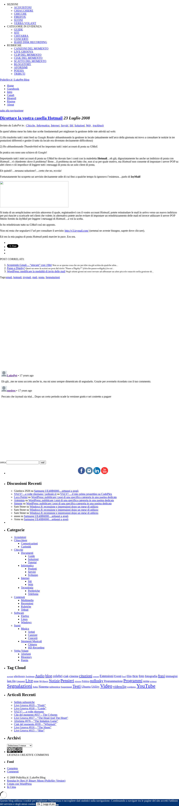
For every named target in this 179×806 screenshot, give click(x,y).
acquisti (10, 676)
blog (48, 676)
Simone (18, 503)
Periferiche (34, 590)
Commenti (13, 771)
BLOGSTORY (22, 64)
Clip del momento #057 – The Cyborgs (35, 714)
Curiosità (26, 546)
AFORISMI (20, 67)
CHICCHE (20, 13)
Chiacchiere (20, 540)
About (10, 104)
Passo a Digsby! (16, 268)
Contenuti (19, 597)
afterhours (19, 676)
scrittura (153, 681)
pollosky (96, 681)
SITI (16, 32)
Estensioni (106, 676)
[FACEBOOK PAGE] (81, 473)
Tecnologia (27, 587)
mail (34, 277)
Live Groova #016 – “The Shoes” (32, 727)
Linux (24, 619)
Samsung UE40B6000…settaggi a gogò (56, 490)
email (9, 277)
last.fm (11, 681)
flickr (135, 676)
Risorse (11, 101)
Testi (77, 686)
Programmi (132, 680)
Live (29, 681)
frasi (161, 676)
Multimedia (27, 600)
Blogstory (26, 657)
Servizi (64, 125)
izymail (27, 277)
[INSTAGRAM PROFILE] (89, 473)
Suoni (17, 625)
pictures (78, 681)
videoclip (119, 686)
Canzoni (32, 634)
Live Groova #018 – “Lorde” (30, 708)
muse (36, 681)
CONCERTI (21, 39)
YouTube (146, 686)
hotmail (17, 277)
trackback (98, 125)
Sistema (44, 686)
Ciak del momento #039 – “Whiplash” (35, 724)
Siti (71, 125)
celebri (58, 676)
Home (10, 85)
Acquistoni (20, 537)
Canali (10, 95)
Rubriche (26, 606)
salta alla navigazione (11, 110)
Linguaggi (20, 681)
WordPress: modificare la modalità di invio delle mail (36, 271)
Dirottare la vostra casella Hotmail (31, 118)
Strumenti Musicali (31, 641)
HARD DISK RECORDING (30, 42)
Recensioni (27, 603)
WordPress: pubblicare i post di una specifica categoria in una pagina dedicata (74, 497)
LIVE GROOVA (23, 51)
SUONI (18, 20)
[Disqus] (89, 323)
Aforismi (26, 653)
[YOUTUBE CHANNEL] (104, 473)
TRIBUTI (19, 73)
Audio (40, 676)
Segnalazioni (53, 277)
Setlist (35, 687)
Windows (26, 622)
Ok (38, 804)
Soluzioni (79, 125)
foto (141, 676)
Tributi (24, 609)
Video (106, 686)
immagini (172, 676)
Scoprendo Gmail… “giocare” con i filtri (29, 265)
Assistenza (30, 676)
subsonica (54, 686)
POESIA (19, 70)
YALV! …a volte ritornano (29, 711)
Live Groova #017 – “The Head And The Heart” (41, 717)
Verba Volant (21, 650)
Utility (95, 686)
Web (88, 125)
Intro (9, 91)
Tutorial (32, 562)
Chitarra (32, 644)
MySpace (43, 681)
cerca (3, 462)
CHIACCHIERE (23, 10)
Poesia (24, 660)
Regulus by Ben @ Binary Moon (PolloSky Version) (36, 780)
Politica (85, 681)
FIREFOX (20, 16)
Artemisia (19, 500)
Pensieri (67, 680)
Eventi (117, 676)
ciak (66, 676)
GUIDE (18, 29)
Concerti (32, 638)
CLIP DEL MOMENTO (27, 54)
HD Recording (36, 647)
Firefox (25, 616)
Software (19, 612)
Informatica (43, 125)
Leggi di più (49, 804)
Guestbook (13, 88)
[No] (57, 804)
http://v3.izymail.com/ (77, 230)
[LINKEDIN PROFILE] (96, 473)
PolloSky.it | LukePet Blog (14, 79)
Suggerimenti (66, 687)
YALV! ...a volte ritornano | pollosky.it (35, 494)
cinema (73, 676)
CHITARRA (21, 35)
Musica (25, 628)
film (129, 676)
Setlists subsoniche (24, 702)
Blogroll (11, 98)
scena (146, 681)
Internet (55, 125)
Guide (31, 556)
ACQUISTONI (22, 7)
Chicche (30, 125)
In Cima (11, 786)
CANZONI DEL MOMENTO (31, 48)
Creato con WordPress (19, 783)
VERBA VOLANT (25, 23)
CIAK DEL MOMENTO (28, 57)
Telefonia (33, 593)
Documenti (27, 552)
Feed (124, 676)
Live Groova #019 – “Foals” (30, 705)
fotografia (151, 676)
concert (96, 676)
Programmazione (113, 681)
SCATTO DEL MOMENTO (30, 61)
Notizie (54, 681)
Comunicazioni (29, 543)
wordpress (131, 687)
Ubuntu (86, 686)
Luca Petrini (20, 497)
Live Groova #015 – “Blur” (29, 730)
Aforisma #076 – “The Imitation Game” (36, 721)
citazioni (85, 676)
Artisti (31, 631)
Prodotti (32, 568)
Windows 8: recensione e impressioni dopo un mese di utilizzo (64, 506)
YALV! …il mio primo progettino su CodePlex (86, 494)
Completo (12, 768)
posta (41, 277)
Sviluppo (33, 575)
